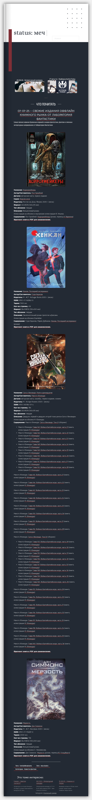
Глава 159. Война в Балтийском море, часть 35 (50, 576)
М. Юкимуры (34, 430)
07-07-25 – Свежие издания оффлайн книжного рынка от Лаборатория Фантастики (46, 115)
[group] (29, 85)
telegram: (46, 793)
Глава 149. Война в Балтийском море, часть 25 (50, 450)
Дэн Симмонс (37, 726)
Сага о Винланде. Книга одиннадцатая (37, 393)
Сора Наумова (37, 294)
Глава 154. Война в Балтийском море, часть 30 (51, 547)
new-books (44, 766)
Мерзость (26, 723)
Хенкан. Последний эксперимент (35, 291)
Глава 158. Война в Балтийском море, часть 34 (50, 570)
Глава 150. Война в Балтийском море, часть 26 (51, 456)
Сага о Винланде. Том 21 (49, 422)
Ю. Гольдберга (63, 753)
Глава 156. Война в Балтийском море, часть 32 (50, 559)
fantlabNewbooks (26, 766)
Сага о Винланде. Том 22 (37, 537)
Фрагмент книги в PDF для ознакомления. (32, 220)
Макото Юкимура (38, 396)
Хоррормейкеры (29, 190)
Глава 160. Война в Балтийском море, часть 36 (51, 582)
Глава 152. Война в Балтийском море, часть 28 (50, 467)
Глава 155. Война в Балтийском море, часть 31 (50, 553)
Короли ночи (25, 199)
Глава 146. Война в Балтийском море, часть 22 (50, 433)
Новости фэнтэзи (30, 769)
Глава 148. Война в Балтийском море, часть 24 (50, 444)
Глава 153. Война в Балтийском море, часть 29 (50, 542)
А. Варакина (68, 217)
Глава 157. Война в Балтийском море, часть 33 (50, 565)
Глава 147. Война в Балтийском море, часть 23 (50, 439)
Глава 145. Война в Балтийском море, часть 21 (50, 427)
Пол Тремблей (37, 193)
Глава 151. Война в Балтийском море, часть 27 (50, 461)
